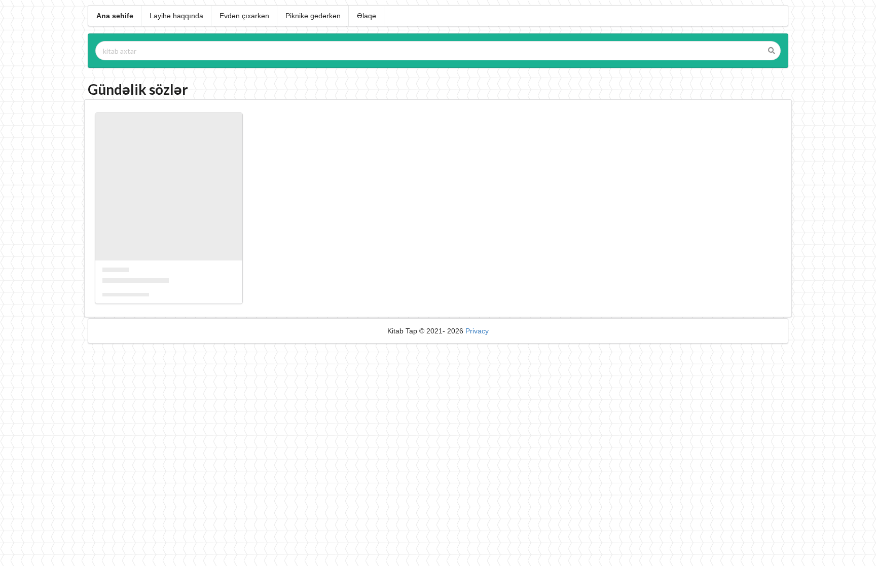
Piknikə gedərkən (313, 16)
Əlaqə (366, 16)
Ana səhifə (114, 16)
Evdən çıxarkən (244, 16)
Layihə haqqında (176, 16)
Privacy (477, 331)
